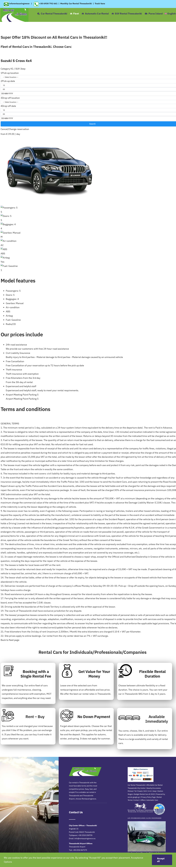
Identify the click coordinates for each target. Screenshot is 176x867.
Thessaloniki (131, 693)
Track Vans (100, 3)
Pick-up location (10, 72)
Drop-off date (8, 105)
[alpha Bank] (140, 768)
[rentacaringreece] (15, 9)
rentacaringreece (69, 689)
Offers (143, 800)
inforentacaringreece (19, 3)
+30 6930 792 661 (48, 3)
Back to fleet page (10, 639)
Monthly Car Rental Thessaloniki (76, 3)
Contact (136, 800)
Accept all (161, 860)
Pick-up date (8, 81)
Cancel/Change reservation (15, 129)
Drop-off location (10, 97)
